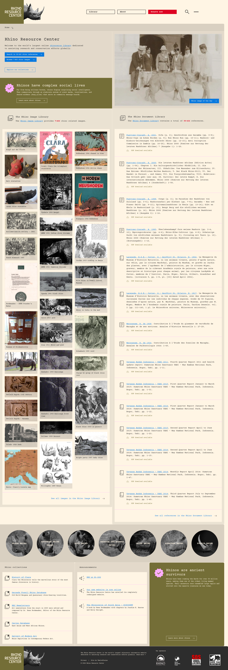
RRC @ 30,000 (94, 577)
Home (7, 27)
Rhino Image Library (31, 121)
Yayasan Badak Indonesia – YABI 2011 (147, 362)
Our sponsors (161, 651)
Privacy (84, 660)
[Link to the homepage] (24, 12)
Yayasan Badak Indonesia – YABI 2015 (147, 384)
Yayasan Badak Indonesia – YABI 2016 (147, 406)
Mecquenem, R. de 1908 (138, 324)
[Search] (187, 12)
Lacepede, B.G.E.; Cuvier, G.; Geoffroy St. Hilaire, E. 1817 (161, 293)
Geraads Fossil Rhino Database (29, 593)
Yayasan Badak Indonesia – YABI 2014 (147, 472)
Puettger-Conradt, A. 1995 (141, 229)
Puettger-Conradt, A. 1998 (141, 199)
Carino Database (21, 623)
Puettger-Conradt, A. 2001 (141, 135)
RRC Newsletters (21, 605)
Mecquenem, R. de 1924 (138, 343)
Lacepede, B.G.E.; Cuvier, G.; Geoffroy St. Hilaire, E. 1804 (161, 257)
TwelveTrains (103, 660)
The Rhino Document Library (146, 116)
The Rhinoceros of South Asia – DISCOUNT (110, 605)
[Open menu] (196, 12)
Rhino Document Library (146, 121)
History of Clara (21, 577)
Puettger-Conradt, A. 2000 (141, 163)
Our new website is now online (104, 590)
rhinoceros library (60, 46)
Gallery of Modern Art (24, 636)
